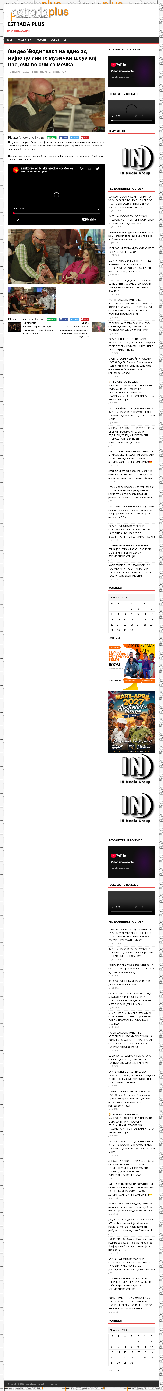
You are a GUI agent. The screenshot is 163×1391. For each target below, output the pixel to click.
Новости (41, 39)
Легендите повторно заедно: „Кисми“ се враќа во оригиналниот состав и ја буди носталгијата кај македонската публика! (130, 474)
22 (125, 624)
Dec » (119, 637)
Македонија (24, 39)
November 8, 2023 (20, 71)
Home (9, 39)
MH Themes (51, 1384)
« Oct (111, 637)
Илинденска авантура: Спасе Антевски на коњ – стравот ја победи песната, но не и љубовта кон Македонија (131, 236)
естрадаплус (40, 71)
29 (125, 630)
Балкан (55, 39)
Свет (66, 39)
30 (131, 630)
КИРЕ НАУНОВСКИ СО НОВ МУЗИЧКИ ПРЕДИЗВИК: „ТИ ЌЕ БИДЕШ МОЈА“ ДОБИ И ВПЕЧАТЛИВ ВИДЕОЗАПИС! (131, 220)
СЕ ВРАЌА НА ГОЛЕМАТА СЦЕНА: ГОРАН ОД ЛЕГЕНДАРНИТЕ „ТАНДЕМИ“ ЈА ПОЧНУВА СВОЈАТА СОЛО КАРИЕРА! (130, 327)
